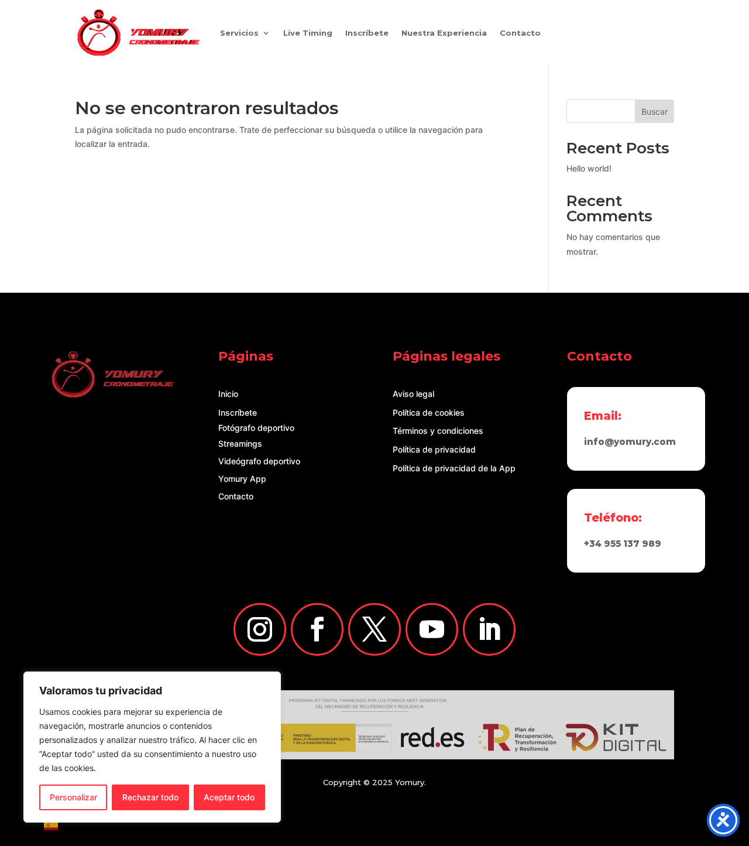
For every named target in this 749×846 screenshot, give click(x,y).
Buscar (654, 112)
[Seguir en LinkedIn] (489, 629)
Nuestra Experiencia (444, 32)
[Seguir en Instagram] (259, 629)
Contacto (520, 32)
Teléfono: (613, 518)
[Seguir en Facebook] (317, 629)
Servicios (239, 32)
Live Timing (307, 32)
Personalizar (73, 797)
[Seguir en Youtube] (432, 629)
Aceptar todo (229, 797)
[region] (152, 747)
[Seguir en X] (374, 629)
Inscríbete (367, 32)
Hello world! (588, 168)
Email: (602, 416)
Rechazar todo (150, 797)
